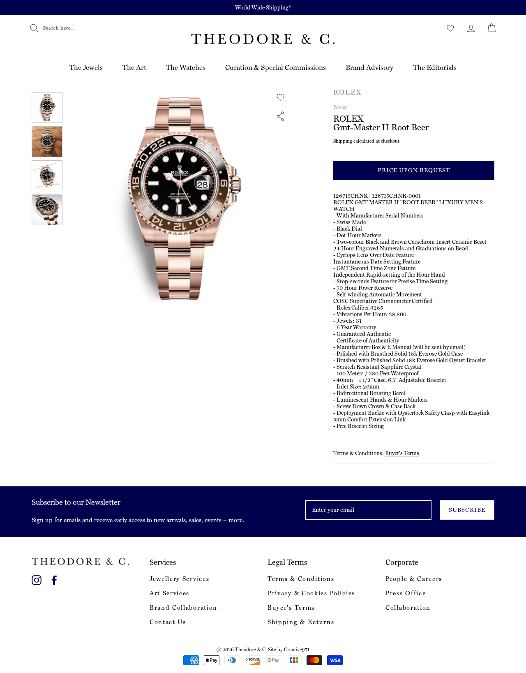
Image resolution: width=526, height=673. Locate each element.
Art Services (169, 593)
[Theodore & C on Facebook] (54, 578)
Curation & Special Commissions (275, 67)
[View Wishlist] (450, 28)
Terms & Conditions (301, 579)
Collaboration (408, 607)
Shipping (342, 141)
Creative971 (296, 649)
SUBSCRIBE (467, 509)
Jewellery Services (179, 579)
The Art (134, 67)
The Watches (185, 67)
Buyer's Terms (402, 453)
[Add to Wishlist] (280, 97)
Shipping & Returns (301, 622)
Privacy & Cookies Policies (311, 593)
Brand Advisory (369, 67)
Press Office (405, 593)
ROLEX (347, 92)
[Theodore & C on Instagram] (37, 578)
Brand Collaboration (183, 607)
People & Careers (413, 579)
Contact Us (168, 622)
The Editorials (435, 67)
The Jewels (86, 67)
